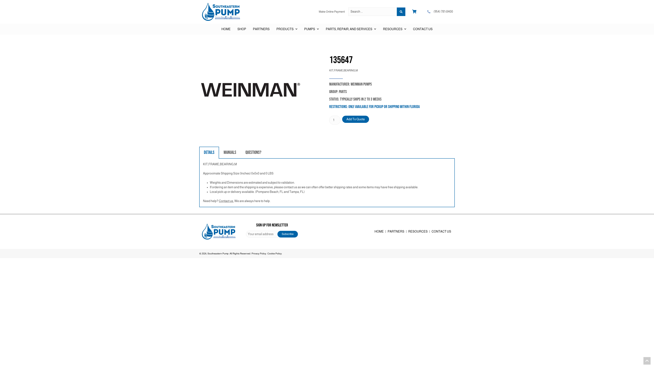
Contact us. (226, 201)
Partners (261, 29)
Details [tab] (209, 152)
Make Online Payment (332, 11)
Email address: (272, 234)
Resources (418, 231)
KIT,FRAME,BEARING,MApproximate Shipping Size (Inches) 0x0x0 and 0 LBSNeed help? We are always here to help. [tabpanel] (310, 183)
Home (226, 29)
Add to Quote (355, 119)
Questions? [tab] (253, 152)
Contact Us (423, 29)
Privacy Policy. (259, 253)
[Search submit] (401, 11)
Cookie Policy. (274, 253)
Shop (241, 29)
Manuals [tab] (230, 152)
